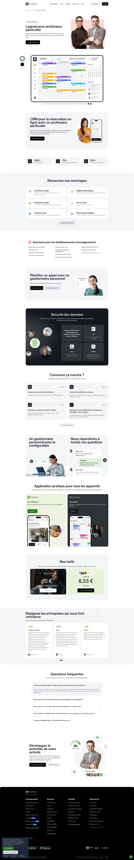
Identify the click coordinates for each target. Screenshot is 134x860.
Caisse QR (30, 818)
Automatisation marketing (75, 808)
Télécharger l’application (96, 808)
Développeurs (93, 815)
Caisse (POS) (31, 824)
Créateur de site (30, 805)
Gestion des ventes (73, 818)
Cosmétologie (50, 821)
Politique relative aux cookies (14, 856)
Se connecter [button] (95, 3)
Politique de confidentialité (22, 856)
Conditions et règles (82, 857)
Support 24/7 (93, 805)
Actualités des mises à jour (97, 821)
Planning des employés (74, 815)
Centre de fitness (51, 815)
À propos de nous (94, 824)
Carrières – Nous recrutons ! (97, 827)
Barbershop (50, 808)
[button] (102, 613)
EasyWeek (28, 10)
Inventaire (28, 812)
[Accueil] (31, 4)
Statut (106, 857)
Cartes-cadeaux (30, 808)
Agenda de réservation (31, 802)
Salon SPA (49, 818)
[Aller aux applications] (88, 104)
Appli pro (73, 511)
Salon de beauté (51, 802)
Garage (49, 805)
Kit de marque (93, 818)
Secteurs (33, 10)
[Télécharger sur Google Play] (45, 848)
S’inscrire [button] (105, 3)
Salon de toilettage (52, 827)
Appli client (31, 511)
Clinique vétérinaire (52, 824)
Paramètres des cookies (6, 856)
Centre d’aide (93, 802)
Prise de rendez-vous (73, 805)
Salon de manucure (52, 812)
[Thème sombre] (22, 64)
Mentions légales (93, 857)
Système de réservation (74, 802)
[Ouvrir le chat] (131, 857)
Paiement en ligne (32, 821)
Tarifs (82, 4)
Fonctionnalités (54, 4)
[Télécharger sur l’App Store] (32, 848)
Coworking (50, 830)
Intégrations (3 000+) (95, 812)
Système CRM (72, 821)
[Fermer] (27, 839)
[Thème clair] (22, 58)
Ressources (76, 4)
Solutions (67, 4)
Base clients (71, 812)
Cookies (101, 857)
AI (62, 4)
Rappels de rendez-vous (32, 815)
